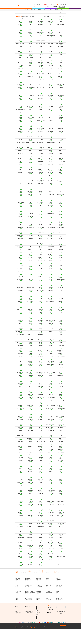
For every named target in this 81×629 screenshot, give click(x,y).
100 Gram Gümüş (48, 579)
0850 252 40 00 (61, 611)
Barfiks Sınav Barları (48, 593)
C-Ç (32, 16)
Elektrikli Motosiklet (17, 578)
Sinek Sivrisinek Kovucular (18, 591)
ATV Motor (16, 586)
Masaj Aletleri (47, 578)
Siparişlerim (32, 4)
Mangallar (47, 598)
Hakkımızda (16, 606)
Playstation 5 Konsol (17, 579)
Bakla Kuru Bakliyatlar (38, 600)
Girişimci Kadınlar (46, 4)
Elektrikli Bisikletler (17, 580)
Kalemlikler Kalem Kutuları (49, 584)
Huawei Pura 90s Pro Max (59, 585)
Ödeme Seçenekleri (27, 613)
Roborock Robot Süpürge (28, 579)
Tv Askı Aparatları (48, 597)
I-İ (39, 16)
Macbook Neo (57, 587)
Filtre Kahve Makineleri (48, 599)
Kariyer (16, 611)
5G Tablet (57, 592)
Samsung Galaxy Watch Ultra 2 (59, 599)
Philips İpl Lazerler (27, 580)
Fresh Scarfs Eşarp (27, 578)
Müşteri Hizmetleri (51, 4)
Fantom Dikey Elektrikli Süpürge (29, 591)
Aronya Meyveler (38, 580)
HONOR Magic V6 (58, 600)
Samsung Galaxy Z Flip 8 (59, 598)
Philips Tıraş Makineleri (28, 600)
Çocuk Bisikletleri (17, 587)
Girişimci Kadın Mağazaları (25, 16)
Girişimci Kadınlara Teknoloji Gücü (29, 611)
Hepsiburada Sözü (58, 578)
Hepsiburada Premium (56, 4)
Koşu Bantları (16, 598)
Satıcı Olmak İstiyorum (27, 607)
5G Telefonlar (57, 593)
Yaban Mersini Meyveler (38, 578)
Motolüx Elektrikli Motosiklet (28, 598)
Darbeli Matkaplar (38, 599)
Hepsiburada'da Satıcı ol (63, 12)
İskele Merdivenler (38, 598)
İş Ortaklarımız (16, 607)
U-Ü (55, 16)
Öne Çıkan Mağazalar (19, 16)
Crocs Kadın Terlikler (27, 586)
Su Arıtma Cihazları (17, 592)
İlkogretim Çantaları (48, 591)
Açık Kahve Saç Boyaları (38, 591)
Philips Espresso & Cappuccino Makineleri (30, 592)
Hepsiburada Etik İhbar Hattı (61, 614)
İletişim (16, 617)
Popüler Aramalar (58, 580)
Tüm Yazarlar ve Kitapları (59, 579)
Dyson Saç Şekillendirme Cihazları (29, 584)
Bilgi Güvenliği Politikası (18, 613)
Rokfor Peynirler (37, 593)
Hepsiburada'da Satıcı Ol (63, 4)
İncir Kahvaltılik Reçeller (38, 592)
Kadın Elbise (16, 585)
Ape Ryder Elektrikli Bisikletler (28, 599)
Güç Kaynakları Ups (48, 600)
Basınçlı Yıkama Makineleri (49, 580)
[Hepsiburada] (19, 6)
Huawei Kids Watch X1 (58, 584)
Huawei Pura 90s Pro (58, 586)
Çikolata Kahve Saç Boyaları (39, 586)
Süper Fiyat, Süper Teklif (37, 4)
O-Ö (47, 16)
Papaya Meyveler (38, 585)
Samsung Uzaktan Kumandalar (28, 585)
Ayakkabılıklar (47, 587)
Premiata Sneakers (27, 597)
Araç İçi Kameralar (17, 597)
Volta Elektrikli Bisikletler (28, 587)
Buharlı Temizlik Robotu (48, 585)
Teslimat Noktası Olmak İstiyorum (29, 612)
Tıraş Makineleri (17, 599)
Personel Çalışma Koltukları (49, 592)
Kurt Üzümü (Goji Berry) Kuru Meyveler (40, 597)
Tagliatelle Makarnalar (38, 587)
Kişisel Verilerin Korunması (18, 612)
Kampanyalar (42, 4)
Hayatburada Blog (27, 606)
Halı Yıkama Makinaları (17, 600)
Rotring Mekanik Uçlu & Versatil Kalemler (30, 593)
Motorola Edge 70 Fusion (59, 591)
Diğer (63, 16)
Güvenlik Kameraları (17, 584)
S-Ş (52, 16)
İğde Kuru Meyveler (38, 584)
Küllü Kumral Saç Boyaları (38, 579)
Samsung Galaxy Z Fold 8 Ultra (59, 597)
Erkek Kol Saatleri (17, 593)
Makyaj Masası (47, 586)
